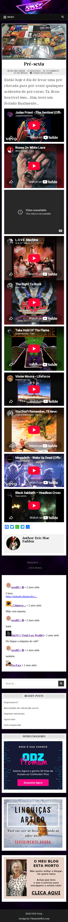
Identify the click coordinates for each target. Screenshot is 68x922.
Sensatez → (34, 562)
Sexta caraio (46, 72)
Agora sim (9, 719)
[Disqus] (34, 624)
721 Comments (52, 71)
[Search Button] (62, 17)
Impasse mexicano (14, 713)
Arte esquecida (12, 725)
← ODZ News (34, 568)
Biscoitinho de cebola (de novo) (21, 708)
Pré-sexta (34, 64)
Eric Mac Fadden (17, 71)
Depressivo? (11, 702)
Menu (10, 17)
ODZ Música (22, 72)
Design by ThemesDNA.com (34, 919)
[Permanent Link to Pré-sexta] (34, 42)
